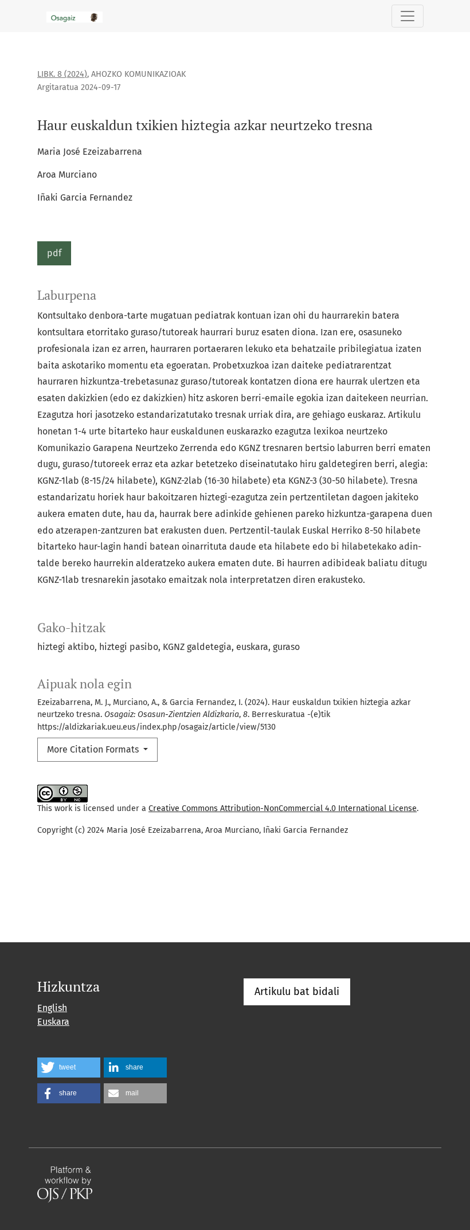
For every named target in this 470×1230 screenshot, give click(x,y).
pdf (54, 253)
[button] (68, 1067)
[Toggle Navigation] (407, 16)
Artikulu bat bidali (296, 991)
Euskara (53, 1021)
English (52, 1007)
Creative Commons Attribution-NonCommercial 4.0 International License (282, 808)
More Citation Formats (94, 749)
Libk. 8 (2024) (62, 74)
